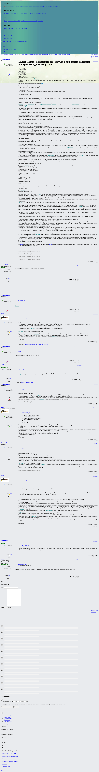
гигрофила (25, 106)
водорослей (51, 155)
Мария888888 (21, 300)
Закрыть (3, 607)
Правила (43, 13)
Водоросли (21, 512)
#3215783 (95, 556)
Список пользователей (35, 13)
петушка (27, 165)
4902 (11, 331)
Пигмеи (17, 306)
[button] (5, 59)
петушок (24, 322)
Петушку (39, 194)
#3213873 (76, 362)
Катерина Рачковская (29, 344)
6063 (9, 575)
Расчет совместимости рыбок (39, 6)
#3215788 (76, 577)
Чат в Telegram (19, 21)
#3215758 (95, 526)
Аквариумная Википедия (9, 753)
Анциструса (19, 374)
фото (21, 244)
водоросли (70, 147)
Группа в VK (39, 21)
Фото (50, 244)
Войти (6, 51)
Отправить (9, 607)
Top (2, 770)
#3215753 (95, 473)
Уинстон (45, 344)
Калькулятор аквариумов (53, 6)
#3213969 (95, 440)
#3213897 (95, 405)
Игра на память (23, 28)
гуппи (54, 104)
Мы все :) (15, 28)
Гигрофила (21, 509)
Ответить (93, 57)
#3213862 (95, 262)
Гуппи (20, 192)
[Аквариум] (14, 41)
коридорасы (43, 104)
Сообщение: (4, 606)
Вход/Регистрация (13, 35)
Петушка (20, 217)
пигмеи (49, 104)
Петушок (36, 79)
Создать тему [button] (94, 56)
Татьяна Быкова (26, 318)
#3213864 (76, 281)
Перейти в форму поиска (7, 706)
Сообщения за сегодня (10, 13)
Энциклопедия (27, 6)
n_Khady (23, 382)
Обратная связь (8, 38)
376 (9, 278)
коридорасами (75, 104)
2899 (9, 378)
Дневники (7, 6)
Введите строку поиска (7, 701)
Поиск (6, 35)
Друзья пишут (8, 721)
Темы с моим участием (22, 13)
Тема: (2, 587)
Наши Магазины (8, 28)
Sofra (23, 389)
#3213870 (95, 342)
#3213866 (76, 311)
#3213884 (79, 380)
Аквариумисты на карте (29, 21)
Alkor (19, 351)
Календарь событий (9, 21)
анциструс (31, 104)
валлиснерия (27, 105)
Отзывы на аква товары (16, 6)
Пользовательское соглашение (10, 761)
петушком (49, 510)
